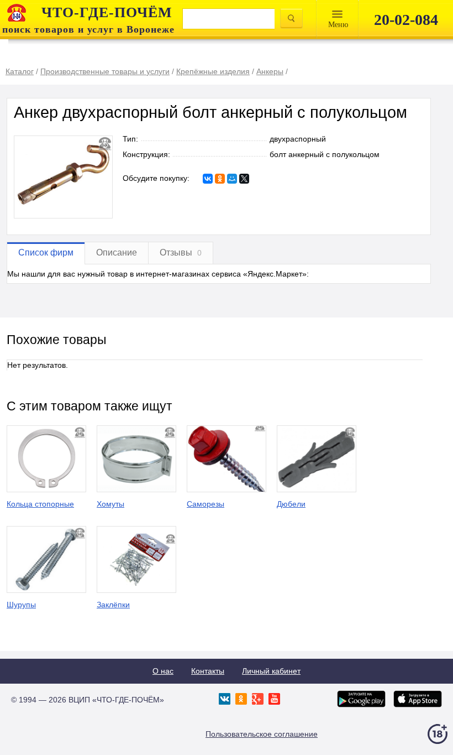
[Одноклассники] (220, 179)
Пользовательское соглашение (262, 734)
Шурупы (21, 604)
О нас (162, 671)
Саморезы (205, 503)
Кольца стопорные (40, 503)
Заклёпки (113, 604)
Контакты (207, 671)
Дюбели (291, 503)
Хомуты (110, 503)
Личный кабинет (271, 671)
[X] (244, 179)
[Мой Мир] (232, 179)
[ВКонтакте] (208, 179)
